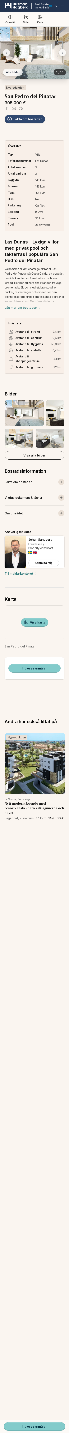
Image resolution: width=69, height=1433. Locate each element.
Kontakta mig (44, 562)
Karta (40, 22)
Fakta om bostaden (27, 119)
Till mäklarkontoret (19, 573)
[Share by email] (14, 108)
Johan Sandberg (40, 539)
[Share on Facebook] (7, 108)
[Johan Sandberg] (15, 552)
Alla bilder (13, 72)
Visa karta (37, 622)
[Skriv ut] (20, 108)
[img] (30, 552)
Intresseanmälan (34, 668)
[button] (34, 424)
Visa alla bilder (34, 455)
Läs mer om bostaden (21, 308)
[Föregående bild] (6, 52)
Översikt (10, 22)
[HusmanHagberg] (27, 6)
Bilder (26, 22)
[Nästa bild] (62, 52)
